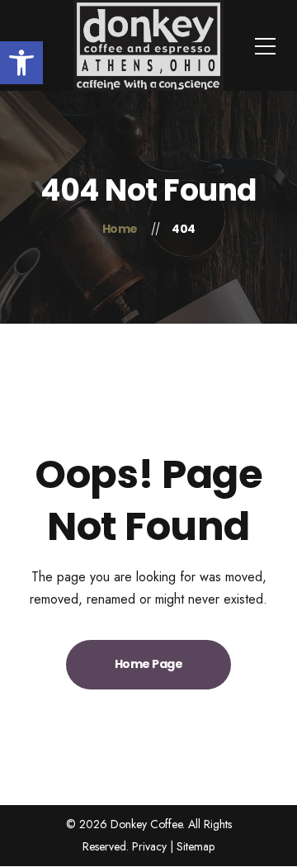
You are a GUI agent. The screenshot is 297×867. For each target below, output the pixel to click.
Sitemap (195, 846)
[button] (21, 62)
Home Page (149, 664)
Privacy (149, 846)
